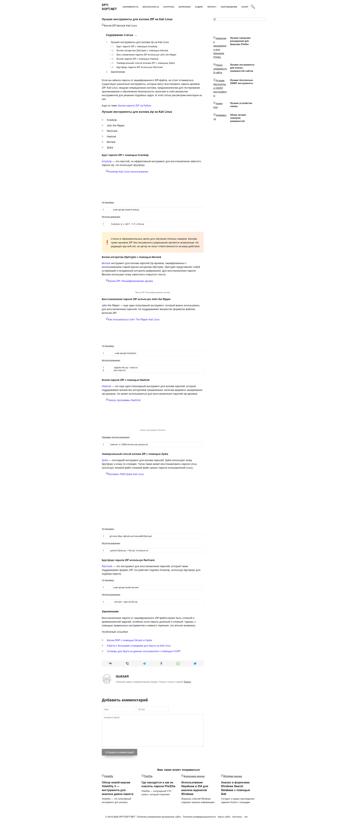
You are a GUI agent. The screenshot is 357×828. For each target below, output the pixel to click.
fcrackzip (107, 161)
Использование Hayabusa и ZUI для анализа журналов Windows (194, 788)
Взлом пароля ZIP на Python (134, 105)
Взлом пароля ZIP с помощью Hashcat (137, 58)
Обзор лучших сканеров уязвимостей (238, 117)
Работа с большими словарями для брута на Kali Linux (139, 645)
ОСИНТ (244, 6)
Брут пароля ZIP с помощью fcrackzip (137, 46)
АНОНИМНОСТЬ (130, 6)
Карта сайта (224, 816)
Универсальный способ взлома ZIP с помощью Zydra (146, 63)
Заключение (118, 71)
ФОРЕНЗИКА (184, 6)
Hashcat (106, 386)
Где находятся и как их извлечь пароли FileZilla (158, 784)
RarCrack (107, 566)
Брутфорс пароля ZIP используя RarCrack (140, 67)
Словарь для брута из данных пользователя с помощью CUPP (143, 651)
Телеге (187, 681)
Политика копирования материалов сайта (159, 816)
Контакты (237, 816)
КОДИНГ (199, 6)
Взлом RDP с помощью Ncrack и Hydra (129, 640)
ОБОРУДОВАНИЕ (229, 6)
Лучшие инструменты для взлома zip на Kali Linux (140, 42)
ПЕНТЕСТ (212, 6)
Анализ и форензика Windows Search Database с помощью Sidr (235, 788)
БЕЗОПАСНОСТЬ (151, 6)
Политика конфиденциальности (199, 816)
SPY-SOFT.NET (109, 7)
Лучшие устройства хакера (241, 104)
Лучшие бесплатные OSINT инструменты (241, 81)
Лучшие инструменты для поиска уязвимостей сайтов (242, 67)
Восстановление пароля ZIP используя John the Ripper (146, 54)
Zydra (105, 460)
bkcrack (106, 263)
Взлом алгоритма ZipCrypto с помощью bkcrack (142, 50)
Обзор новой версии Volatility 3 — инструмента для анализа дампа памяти (117, 788)
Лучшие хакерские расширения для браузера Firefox (240, 41)
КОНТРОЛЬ (168, 6)
